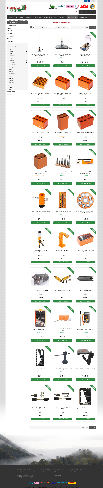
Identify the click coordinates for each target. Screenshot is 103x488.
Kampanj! (91, 17)
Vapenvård (11, 85)
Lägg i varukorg (40, 65)
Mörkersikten (48, 17)
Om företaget (44, 474)
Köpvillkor (43, 472)
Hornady (13, 64)
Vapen (55, 17)
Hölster (10, 69)
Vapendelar (62, 17)
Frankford (14, 62)
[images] (31, 27)
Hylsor (11, 51)
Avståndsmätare (13, 17)
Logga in (57, 472)
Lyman (13, 66)
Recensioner (57, 471)
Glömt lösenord (58, 475)
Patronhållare (12, 73)
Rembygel (11, 75)
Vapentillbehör (72, 17)
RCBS (13, 67)
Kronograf (11, 71)
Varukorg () (85, 12)
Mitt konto (11, 1)
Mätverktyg (12, 58)
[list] (34, 27)
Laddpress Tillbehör (14, 57)
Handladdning (20, 20)
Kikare (22, 17)
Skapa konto (57, 474)
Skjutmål (11, 76)
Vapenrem (11, 84)
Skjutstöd (11, 78)
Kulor (11, 53)
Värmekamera (83, 17)
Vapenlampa (11, 82)
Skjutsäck (11, 80)
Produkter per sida (61, 27)
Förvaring (12, 49)
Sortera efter (41, 27)
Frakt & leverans (45, 471)
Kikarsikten (29, 17)
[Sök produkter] (76, 12)
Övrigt (10, 89)
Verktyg (26, 20)
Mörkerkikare (38, 17)
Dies (11, 47)
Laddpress (12, 55)
